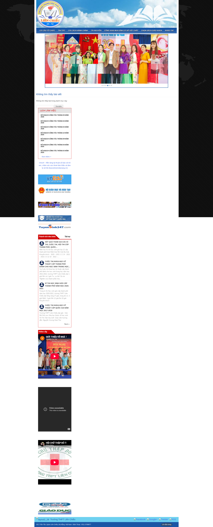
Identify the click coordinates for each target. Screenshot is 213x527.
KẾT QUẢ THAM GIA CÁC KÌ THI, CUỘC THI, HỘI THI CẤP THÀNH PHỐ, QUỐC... (54, 244)
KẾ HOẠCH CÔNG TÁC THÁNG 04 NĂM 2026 (55, 122)
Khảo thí (169, 31)
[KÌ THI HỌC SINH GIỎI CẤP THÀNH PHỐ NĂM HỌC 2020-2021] (41, 285)
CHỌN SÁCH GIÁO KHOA (151, 31)
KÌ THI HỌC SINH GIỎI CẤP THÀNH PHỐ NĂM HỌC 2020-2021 (54, 285)
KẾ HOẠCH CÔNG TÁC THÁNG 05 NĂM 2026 (55, 116)
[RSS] (173, 519)
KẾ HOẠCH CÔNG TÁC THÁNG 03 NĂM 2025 (55, 151)
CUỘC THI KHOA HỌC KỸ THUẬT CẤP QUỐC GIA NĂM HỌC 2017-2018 (54, 307)
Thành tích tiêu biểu (47, 237)
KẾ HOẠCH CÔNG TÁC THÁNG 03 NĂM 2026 (55, 128)
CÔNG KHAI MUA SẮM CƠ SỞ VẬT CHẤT (121, 31)
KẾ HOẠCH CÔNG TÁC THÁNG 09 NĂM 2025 (55, 139)
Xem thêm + (46, 157)
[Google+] (152, 519)
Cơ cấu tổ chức (47, 31)
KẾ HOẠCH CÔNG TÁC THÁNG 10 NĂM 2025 (55, 134)
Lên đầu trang (166, 524)
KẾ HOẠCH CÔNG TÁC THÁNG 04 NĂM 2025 (55, 145)
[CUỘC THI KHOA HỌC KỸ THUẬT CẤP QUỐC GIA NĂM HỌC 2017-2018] (41, 307)
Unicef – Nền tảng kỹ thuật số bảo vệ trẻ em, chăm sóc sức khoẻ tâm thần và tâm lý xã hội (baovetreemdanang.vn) (55, 165)
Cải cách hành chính (78, 31)
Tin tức (61, 31)
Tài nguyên (96, 31)
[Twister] (163, 519)
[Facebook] (139, 519)
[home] (50, 14)
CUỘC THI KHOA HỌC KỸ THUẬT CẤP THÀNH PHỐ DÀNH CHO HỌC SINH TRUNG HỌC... (54, 264)
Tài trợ (67, 237)
